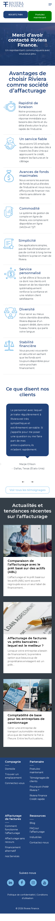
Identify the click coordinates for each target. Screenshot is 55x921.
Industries (35, 837)
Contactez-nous (39, 842)
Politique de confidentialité (21, 894)
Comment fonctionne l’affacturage (12, 829)
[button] (50, 4)
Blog (32, 823)
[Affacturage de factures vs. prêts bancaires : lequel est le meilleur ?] (27, 637)
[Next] (32, 482)
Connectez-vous (14, 783)
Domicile (10, 768)
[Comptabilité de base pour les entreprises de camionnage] (27, 713)
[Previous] (23, 482)
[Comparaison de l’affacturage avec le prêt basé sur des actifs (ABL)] (27, 560)
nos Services (12, 856)
